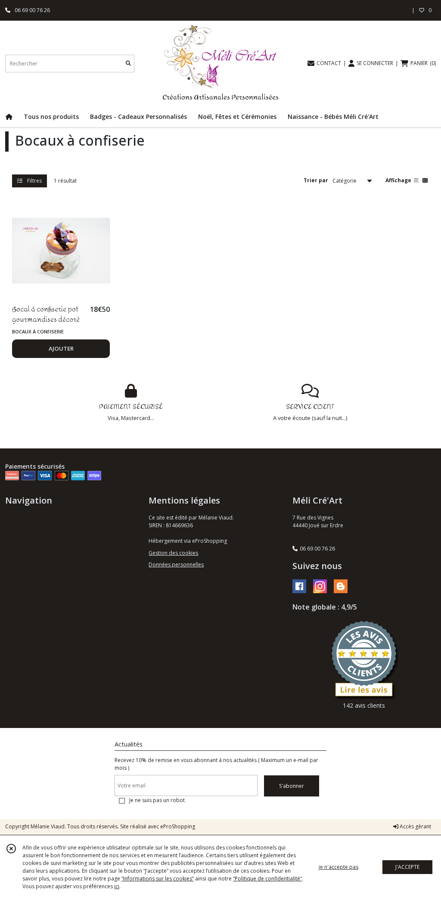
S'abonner (291, 786)
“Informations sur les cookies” (157, 878)
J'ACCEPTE (407, 867)
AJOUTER (61, 348)
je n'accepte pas (338, 867)
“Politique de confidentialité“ (267, 878)
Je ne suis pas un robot (157, 800)
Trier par (316, 180)
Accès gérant (414, 826)
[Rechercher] (128, 63)
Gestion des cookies (173, 553)
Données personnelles (176, 564)
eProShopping (177, 826)
